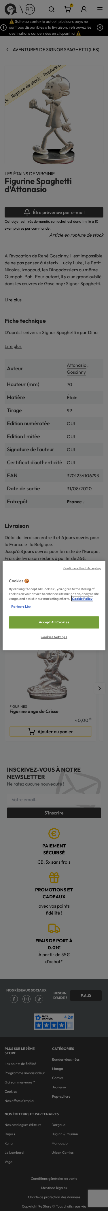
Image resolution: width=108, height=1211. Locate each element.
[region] (54, 605)
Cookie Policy (82, 599)
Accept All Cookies (54, 622)
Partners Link (21, 606)
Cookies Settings (54, 637)
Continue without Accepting (82, 568)
